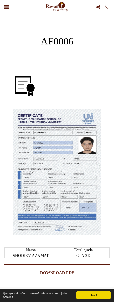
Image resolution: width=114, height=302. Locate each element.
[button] (6, 7)
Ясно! (93, 295)
